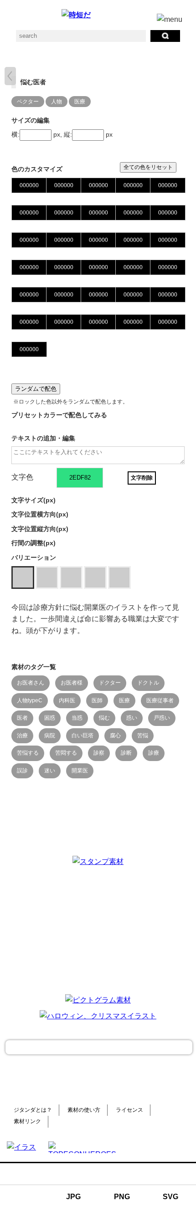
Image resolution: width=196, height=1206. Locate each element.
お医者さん (30, 683)
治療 (22, 735)
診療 (153, 753)
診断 (126, 753)
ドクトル (148, 683)
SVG (170, 1197)
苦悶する (66, 753)
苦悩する (28, 753)
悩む (104, 718)
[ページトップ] (98, 1047)
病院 (49, 735)
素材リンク (27, 1121)
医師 (97, 700)
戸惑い (162, 718)
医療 (79, 101)
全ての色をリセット (148, 167)
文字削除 (142, 478)
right (10, 76)
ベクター (28, 101)
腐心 (115, 735)
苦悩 (142, 735)
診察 (98, 753)
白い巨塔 (82, 735)
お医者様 (72, 683)
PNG (122, 1197)
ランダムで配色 (36, 388)
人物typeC (29, 700)
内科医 (67, 700)
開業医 (80, 770)
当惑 (77, 718)
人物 (56, 101)
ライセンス (129, 1110)
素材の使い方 (83, 1110)
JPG (73, 1197)
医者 (22, 718)
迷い (49, 770)
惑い (131, 718)
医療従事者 (160, 700)
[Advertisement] (98, 929)
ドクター (110, 683)
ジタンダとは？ (33, 1110)
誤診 (22, 770)
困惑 (49, 718)
